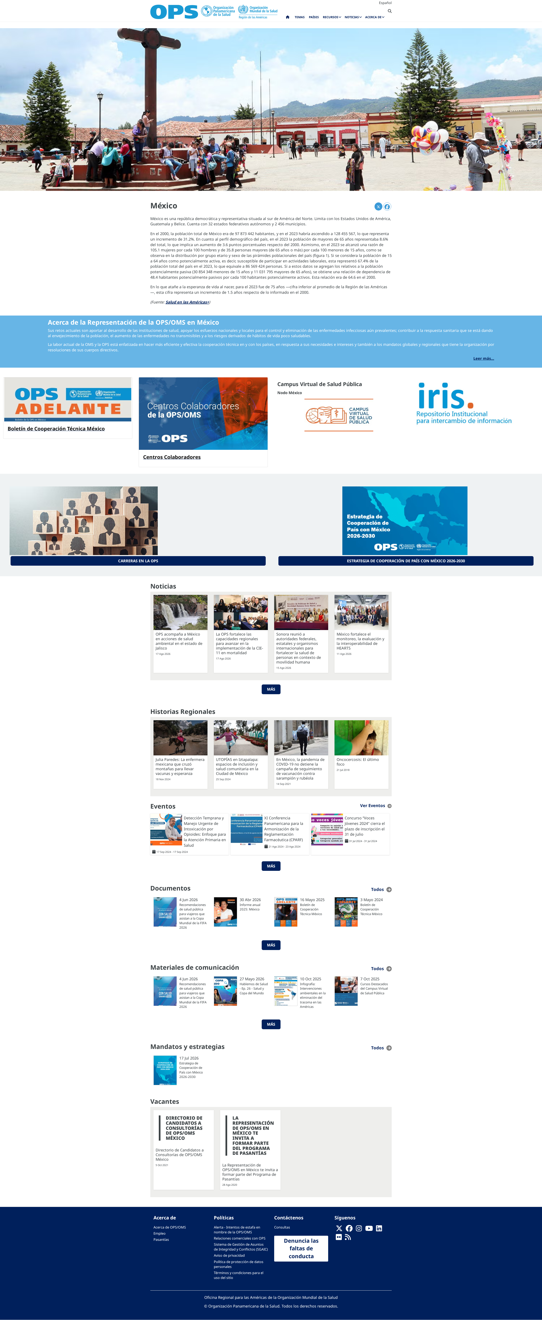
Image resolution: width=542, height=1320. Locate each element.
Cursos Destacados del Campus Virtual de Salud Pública (374, 988)
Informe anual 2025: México (250, 907)
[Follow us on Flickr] (339, 1238)
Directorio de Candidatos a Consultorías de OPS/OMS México (184, 1128)
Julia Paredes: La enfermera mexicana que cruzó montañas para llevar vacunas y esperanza (180, 766)
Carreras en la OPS (138, 560)
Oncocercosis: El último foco (358, 761)
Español (385, 2)
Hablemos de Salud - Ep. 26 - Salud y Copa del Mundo (254, 988)
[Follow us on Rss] (348, 1238)
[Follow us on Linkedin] (379, 1229)
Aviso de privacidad (229, 1255)
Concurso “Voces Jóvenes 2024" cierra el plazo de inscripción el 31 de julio (365, 826)
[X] (339, 1229)
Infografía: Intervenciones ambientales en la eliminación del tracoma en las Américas (313, 995)
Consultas (282, 1227)
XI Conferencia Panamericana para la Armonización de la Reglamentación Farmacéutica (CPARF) (283, 828)
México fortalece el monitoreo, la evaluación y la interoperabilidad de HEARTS (360, 641)
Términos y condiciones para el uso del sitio (238, 1275)
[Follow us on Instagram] (359, 1229)
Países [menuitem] (314, 17)
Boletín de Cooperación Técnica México (311, 909)
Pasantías (161, 1239)
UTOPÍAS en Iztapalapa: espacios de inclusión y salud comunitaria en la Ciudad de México (237, 766)
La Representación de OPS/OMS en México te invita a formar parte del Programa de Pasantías (253, 1135)
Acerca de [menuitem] (373, 17)
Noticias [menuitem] (352, 17)
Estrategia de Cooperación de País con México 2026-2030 (406, 560)
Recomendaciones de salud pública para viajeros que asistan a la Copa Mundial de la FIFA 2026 (193, 916)
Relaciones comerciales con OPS (239, 1238)
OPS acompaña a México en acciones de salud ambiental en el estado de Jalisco (179, 641)
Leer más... (483, 358)
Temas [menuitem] (300, 17)
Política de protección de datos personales (238, 1264)
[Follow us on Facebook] (349, 1229)
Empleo (159, 1233)
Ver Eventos (372, 805)
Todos (377, 889)
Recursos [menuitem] (330, 17)
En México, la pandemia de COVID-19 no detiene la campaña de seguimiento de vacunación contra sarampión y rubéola (300, 768)
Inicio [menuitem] (287, 18)
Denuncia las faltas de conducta (301, 1248)
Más (271, 689)
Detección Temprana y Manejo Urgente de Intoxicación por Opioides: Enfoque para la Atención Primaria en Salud (205, 831)
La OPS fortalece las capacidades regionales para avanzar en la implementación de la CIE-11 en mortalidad (239, 643)
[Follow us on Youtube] (369, 1229)
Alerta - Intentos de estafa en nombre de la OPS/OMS (237, 1229)
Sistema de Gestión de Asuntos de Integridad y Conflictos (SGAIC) (241, 1247)
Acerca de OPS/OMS (169, 1227)
